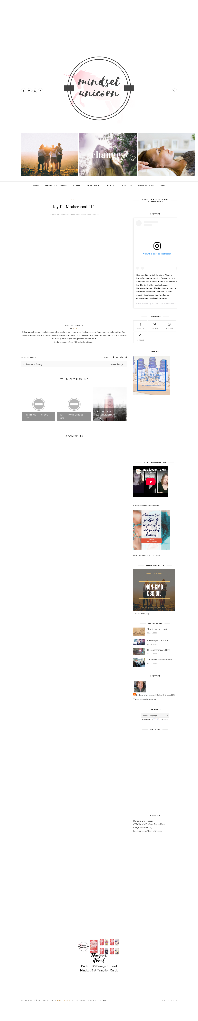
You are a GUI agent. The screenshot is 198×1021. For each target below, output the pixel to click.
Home (36, 185)
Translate (163, 719)
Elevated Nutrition (56, 185)
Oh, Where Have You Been (159, 659)
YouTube (127, 185)
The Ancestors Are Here (158, 650)
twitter (155, 328)
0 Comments (30, 357)
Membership (93, 185)
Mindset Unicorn (159, 303)
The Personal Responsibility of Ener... (106, 414)
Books (76, 185)
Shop (162, 185)
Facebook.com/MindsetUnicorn (147, 831)
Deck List (111, 185)
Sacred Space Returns (157, 640)
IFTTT (74, 199)
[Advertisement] (99, 24)
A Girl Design (63, 1000)
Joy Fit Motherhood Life (36, 416)
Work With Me (146, 185)
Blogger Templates (97, 1000)
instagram (169, 328)
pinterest (140, 340)
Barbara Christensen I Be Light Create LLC (155, 695)
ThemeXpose (47, 1000)
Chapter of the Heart (157, 629)
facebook (140, 328)
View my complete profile (144, 699)
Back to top (168, 1000)
